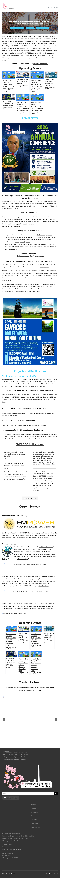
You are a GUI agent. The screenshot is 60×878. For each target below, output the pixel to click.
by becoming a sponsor (44, 235)
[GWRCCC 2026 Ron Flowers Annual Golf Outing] (51, 72)
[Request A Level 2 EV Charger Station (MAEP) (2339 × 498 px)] (14, 613)
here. (3, 402)
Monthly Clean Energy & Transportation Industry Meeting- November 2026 (23, 106)
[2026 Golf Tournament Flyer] (30, 296)
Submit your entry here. (22, 242)
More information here (32, 291)
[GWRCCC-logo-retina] (8, 3)
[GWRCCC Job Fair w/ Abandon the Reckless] (22, 72)
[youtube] (49, 836)
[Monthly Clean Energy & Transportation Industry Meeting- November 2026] (22, 95)
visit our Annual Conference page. (30, 256)
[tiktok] (54, 7)
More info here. (44, 586)
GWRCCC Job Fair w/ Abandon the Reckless (23, 81)
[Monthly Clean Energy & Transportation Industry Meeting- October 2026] (37, 72)
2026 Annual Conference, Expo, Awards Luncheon (9, 103)
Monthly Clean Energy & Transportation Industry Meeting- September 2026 (9, 84)
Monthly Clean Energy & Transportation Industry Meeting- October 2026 (37, 84)
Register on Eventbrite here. (11, 226)
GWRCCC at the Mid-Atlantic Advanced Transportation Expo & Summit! (14, 454)
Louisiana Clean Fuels (46, 547)
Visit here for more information (12, 386)
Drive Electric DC (7, 379)
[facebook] (46, 7)
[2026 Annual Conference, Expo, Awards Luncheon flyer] (30, 124)
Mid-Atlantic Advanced (15, 479)
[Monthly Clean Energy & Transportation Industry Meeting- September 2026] (8, 72)
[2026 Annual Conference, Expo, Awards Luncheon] (8, 95)
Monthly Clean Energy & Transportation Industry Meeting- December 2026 (37, 106)
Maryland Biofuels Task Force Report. (31, 399)
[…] (24, 479)
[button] (4, 701)
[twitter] (48, 7)
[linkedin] (57, 7)
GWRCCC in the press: (30, 444)
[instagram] (51, 7)
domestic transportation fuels (24, 41)
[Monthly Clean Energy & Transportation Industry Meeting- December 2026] (37, 95)
